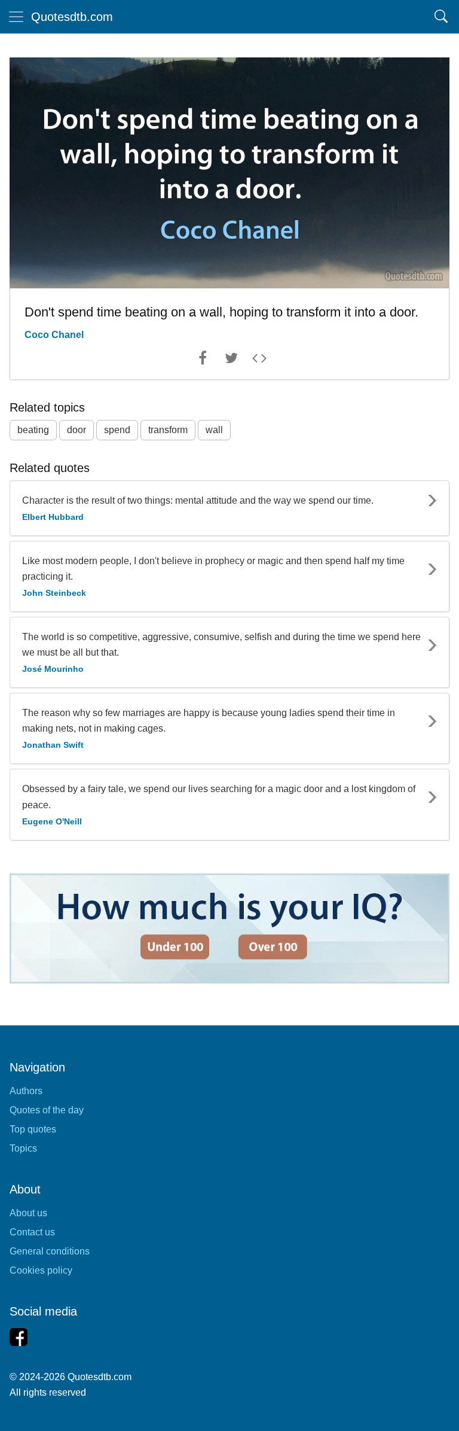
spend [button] (117, 430)
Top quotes (33, 1129)
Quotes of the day (47, 1110)
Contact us (32, 1232)
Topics (23, 1148)
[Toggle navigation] (16, 16)
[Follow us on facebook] (18, 1337)
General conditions (50, 1251)
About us (28, 1213)
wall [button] (214, 430)
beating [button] (33, 430)
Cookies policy (41, 1270)
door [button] (76, 430)
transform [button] (168, 430)
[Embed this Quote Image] (259, 361)
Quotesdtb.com (72, 16)
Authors (26, 1091)
